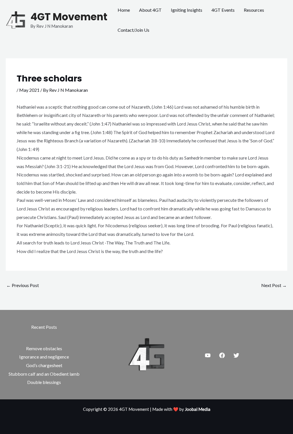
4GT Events (223, 10)
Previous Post (22, 285)
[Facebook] (222, 355)
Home (124, 10)
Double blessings (44, 382)
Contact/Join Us (133, 30)
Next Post (274, 285)
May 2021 (29, 90)
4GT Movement (68, 17)
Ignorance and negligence (44, 356)
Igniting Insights (186, 10)
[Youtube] (208, 355)
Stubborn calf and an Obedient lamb (44, 374)
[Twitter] (236, 355)
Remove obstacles (44, 348)
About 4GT (150, 10)
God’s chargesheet (44, 365)
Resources (254, 10)
